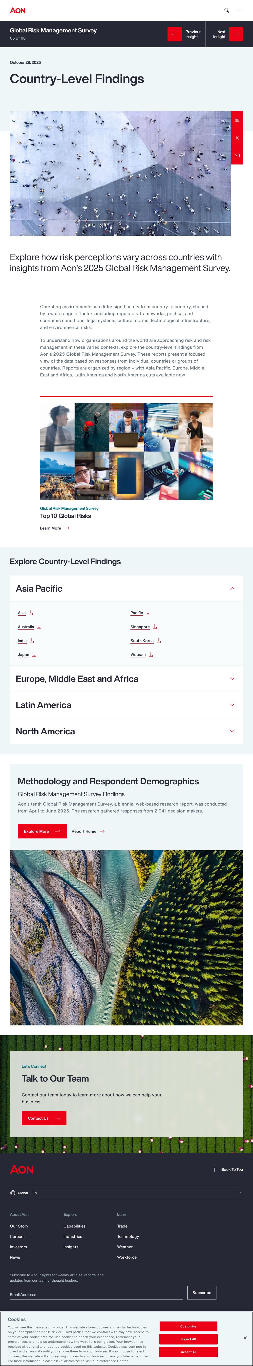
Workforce (127, 1257)
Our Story (19, 1226)
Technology (128, 1236)
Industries (72, 1236)
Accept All (188, 1352)
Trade (122, 1226)
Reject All (188, 1339)
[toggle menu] (240, 10)
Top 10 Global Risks (65, 515)
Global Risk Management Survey (53, 30)
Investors (18, 1247)
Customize (188, 1326)
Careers (17, 1236)
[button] (42, 831)
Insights (70, 1247)
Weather (125, 1247)
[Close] (245, 1337)
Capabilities (74, 1226)
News (15, 1257)
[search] (226, 10)
